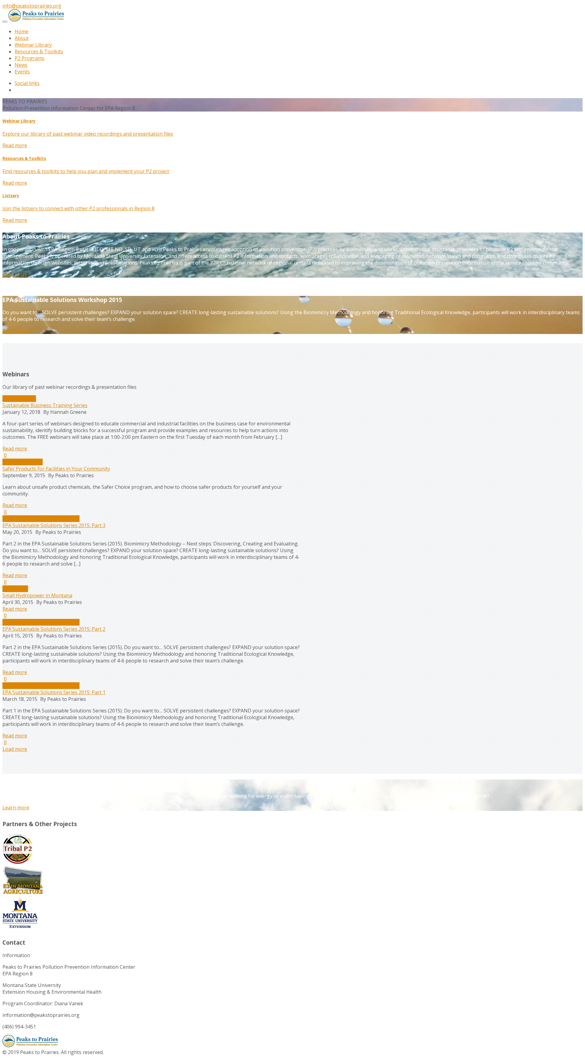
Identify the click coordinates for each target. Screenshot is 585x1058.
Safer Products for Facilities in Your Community (56, 468)
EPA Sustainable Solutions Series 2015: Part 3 (53, 525)
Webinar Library (33, 44)
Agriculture (15, 588)
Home (21, 31)
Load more (14, 749)
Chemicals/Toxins (22, 462)
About (22, 38)
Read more (14, 145)
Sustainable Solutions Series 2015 (41, 518)
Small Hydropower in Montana (37, 595)
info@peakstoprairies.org (31, 5)
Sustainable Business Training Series (44, 405)
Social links (27, 83)
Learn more (15, 807)
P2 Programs (29, 58)
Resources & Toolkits (39, 51)
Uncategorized (19, 398)
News (21, 65)
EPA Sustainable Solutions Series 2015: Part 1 (53, 692)
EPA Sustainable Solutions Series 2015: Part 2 (53, 629)
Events (22, 71)
